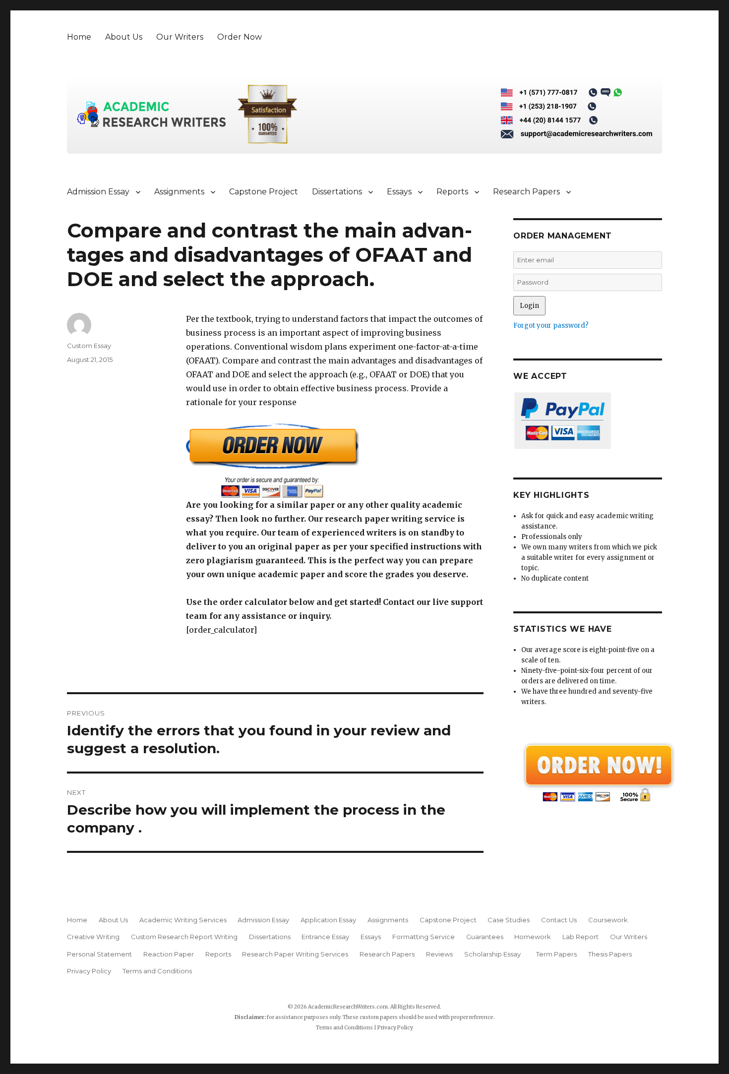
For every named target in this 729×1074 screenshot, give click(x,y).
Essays (399, 191)
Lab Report (580, 937)
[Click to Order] (335, 460)
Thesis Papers (610, 954)
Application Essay (328, 920)
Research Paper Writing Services (295, 954)
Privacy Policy (89, 971)
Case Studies (508, 920)
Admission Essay (98, 191)
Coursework (608, 920)
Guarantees (484, 937)
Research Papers (526, 191)
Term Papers (556, 954)
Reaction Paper (168, 954)
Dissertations (337, 191)
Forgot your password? (551, 325)
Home (79, 37)
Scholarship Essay (494, 954)
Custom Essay (89, 346)
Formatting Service (423, 937)
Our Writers (179, 37)
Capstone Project (263, 191)
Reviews (439, 954)
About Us (123, 37)
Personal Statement (99, 954)
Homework (532, 937)
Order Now (239, 37)
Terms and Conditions (157, 971)
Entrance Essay (325, 937)
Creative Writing (93, 937)
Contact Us (559, 920)
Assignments (179, 191)
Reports (452, 191)
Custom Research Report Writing (184, 937)
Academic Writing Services (183, 920)
